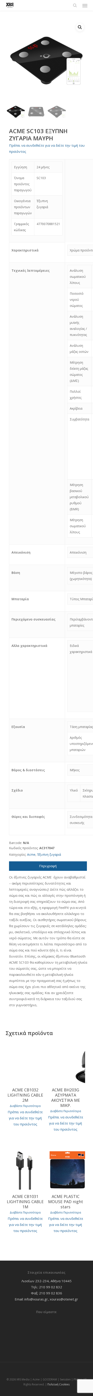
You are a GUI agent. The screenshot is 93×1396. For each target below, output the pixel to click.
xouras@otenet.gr (64, 1299)
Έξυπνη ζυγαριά (49, 854)
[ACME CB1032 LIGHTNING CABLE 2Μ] (25, 1062)
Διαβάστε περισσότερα (25, 1106)
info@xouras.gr (36, 1299)
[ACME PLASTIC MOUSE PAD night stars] (65, 1169)
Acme (31, 854)
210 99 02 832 (50, 1287)
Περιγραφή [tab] (48, 866)
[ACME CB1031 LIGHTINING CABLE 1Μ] (25, 1169)
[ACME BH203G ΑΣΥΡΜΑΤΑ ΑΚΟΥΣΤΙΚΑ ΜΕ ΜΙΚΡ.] (65, 1062)
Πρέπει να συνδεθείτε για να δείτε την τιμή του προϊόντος (25, 1118)
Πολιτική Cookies (58, 1384)
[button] (84, 5)
